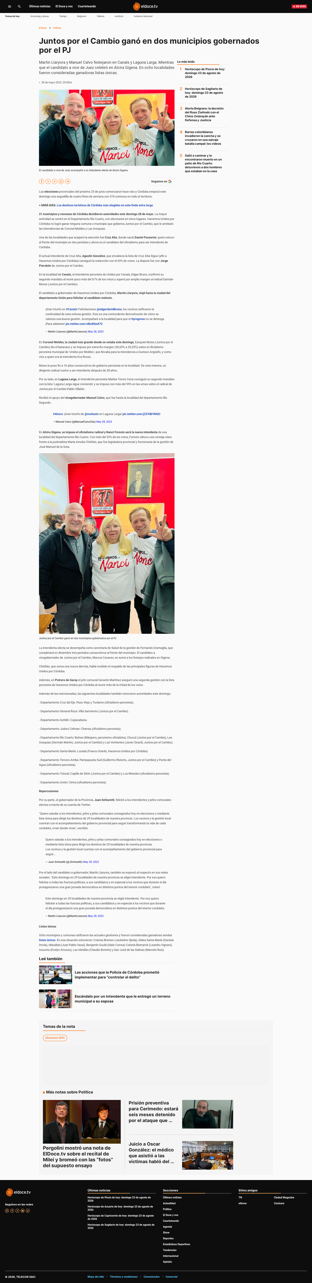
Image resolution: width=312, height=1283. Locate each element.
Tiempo (63, 16)
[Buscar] (19, 6)
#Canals (71, 309)
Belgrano (81, 16)
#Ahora (58, 414)
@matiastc (91, 414)
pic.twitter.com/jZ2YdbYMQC (142, 414)
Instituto (119, 16)
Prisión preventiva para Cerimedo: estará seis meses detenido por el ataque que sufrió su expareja (154, 1114)
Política (57, 28)
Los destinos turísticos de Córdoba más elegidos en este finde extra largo (105, 205)
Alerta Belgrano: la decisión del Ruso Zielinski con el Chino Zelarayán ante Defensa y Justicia (204, 114)
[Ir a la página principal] (145, 6)
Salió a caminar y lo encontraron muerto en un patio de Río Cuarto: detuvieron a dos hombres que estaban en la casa (203, 163)
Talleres (100, 16)
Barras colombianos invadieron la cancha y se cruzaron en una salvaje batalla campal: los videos (203, 137)
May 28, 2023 (96, 331)
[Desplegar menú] (7, 6)
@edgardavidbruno (109, 309)
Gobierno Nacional (143, 16)
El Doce (43, 28)
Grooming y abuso (39, 16)
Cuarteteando (87, 6)
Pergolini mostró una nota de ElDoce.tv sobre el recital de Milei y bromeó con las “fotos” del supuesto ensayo (78, 1156)
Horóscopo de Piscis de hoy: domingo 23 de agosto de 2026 (205, 73)
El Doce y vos (64, 6)
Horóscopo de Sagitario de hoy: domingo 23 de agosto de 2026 (204, 92)
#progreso (138, 319)
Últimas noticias (39, 6)
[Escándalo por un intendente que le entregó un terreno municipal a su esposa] (55, 998)
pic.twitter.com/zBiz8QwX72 (84, 324)
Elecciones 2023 (55, 1037)
